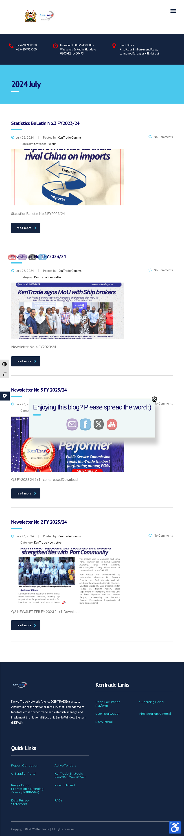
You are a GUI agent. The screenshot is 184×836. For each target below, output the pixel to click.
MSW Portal (104, 721)
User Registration (107, 713)
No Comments (162, 137)
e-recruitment (65, 785)
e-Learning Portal (151, 702)
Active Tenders (65, 765)
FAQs (58, 800)
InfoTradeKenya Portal (155, 713)
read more (24, 228)
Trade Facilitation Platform (107, 703)
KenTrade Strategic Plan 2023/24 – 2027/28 (71, 775)
